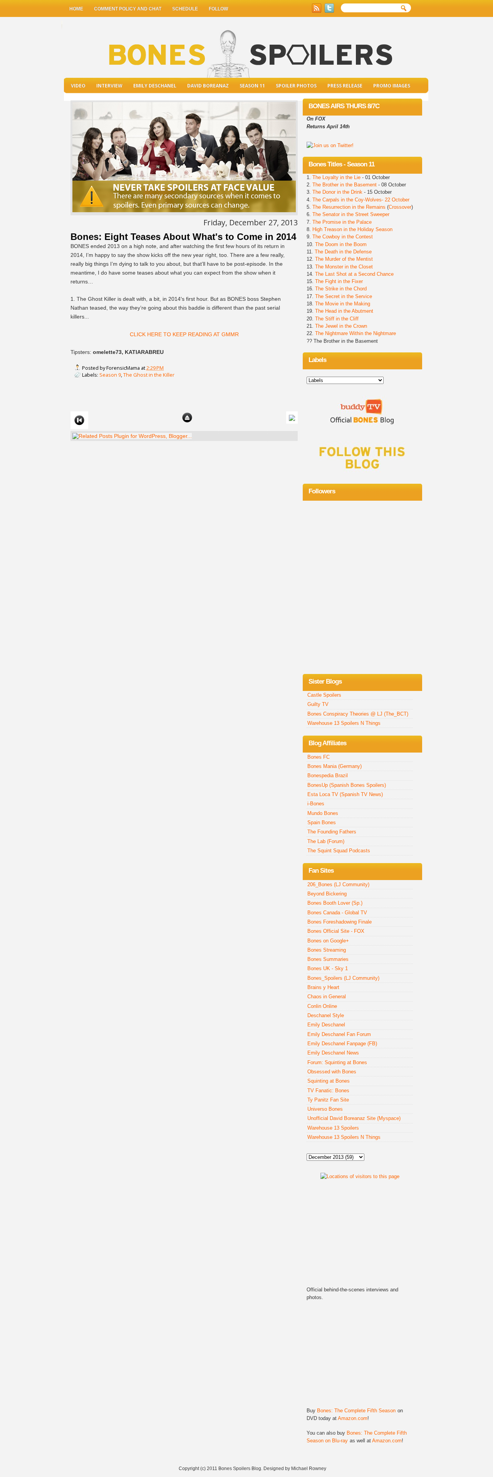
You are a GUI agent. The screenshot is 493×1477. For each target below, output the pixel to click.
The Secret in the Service (343, 296)
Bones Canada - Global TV (337, 912)
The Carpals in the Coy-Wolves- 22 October (360, 200)
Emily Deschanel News (333, 1053)
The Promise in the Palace (342, 222)
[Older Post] (292, 417)
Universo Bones (325, 1109)
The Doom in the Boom (341, 244)
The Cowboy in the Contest (342, 237)
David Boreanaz (208, 85)
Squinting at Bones (328, 1081)
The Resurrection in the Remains (349, 207)
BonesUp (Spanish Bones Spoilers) (346, 785)
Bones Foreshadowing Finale (339, 922)
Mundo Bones (322, 813)
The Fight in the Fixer (339, 281)
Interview (109, 85)
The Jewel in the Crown (341, 326)
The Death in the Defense (343, 252)
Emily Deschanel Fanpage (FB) (342, 1043)
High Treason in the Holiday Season (352, 229)
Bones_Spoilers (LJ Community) (343, 978)
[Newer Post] (79, 420)
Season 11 (252, 85)
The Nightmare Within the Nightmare (355, 333)
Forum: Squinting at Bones (337, 1062)
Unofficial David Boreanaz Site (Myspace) (354, 1118)
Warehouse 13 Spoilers (333, 1128)
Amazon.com (352, 1418)
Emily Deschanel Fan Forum (339, 1034)
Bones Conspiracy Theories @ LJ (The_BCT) (357, 714)
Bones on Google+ (328, 941)
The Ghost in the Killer (148, 374)
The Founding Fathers (331, 832)
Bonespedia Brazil (327, 775)
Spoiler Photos (296, 85)
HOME (76, 9)
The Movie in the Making (342, 304)
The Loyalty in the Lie (337, 177)
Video (78, 85)
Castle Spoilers (324, 695)
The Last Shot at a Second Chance (354, 274)
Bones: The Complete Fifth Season (356, 1410)
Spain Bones (321, 822)
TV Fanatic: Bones (328, 1090)
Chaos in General (326, 996)
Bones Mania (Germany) (334, 766)
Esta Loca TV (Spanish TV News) (345, 794)
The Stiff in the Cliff (336, 319)
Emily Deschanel (154, 85)
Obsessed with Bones (331, 1072)
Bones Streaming (326, 950)
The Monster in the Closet (344, 267)
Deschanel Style (325, 1015)
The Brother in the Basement (344, 185)
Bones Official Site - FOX (335, 931)
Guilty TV (318, 704)
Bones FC (318, 757)
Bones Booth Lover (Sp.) (334, 903)
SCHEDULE (185, 9)
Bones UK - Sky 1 (327, 968)
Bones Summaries (328, 959)
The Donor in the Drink (337, 192)
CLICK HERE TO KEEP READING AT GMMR (184, 334)
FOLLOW (218, 9)
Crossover (400, 207)
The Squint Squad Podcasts (338, 850)
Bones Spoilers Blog (239, 1468)
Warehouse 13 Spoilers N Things (344, 723)
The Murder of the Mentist (344, 259)
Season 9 (110, 374)
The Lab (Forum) (325, 841)
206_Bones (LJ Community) (338, 884)
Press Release (344, 85)
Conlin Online (322, 1006)
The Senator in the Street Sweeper (350, 214)
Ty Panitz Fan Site (328, 1100)
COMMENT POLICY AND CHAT (127, 9)
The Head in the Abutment (343, 311)
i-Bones (315, 803)
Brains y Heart (323, 987)
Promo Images (391, 85)
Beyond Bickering (327, 894)
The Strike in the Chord (341, 289)
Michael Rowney (308, 1468)
